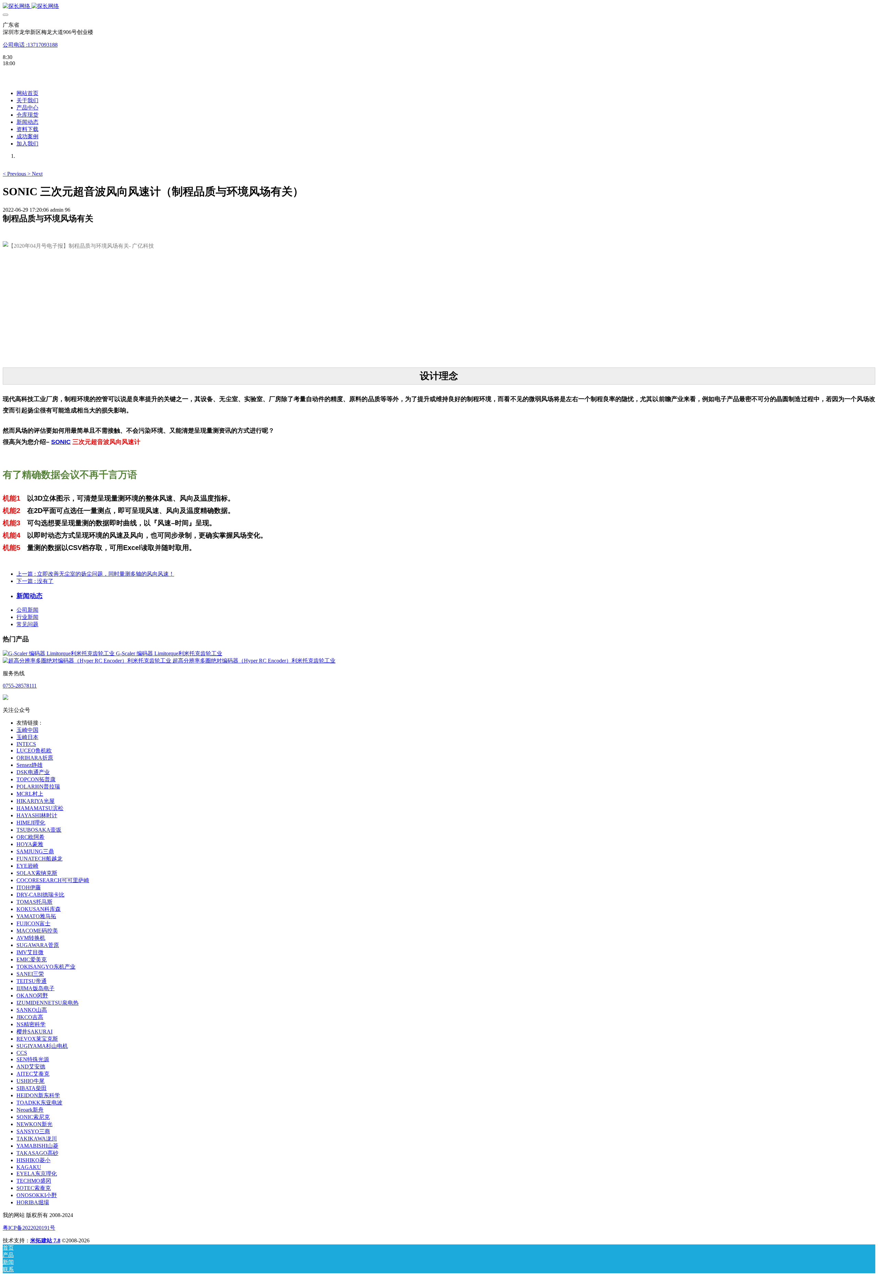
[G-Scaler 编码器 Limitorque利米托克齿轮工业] (59, 653)
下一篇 (35, 581)
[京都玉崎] (439, 6)
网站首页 (27, 93)
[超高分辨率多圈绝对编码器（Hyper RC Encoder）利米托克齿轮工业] (88, 661)
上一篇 (95, 574)
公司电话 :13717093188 (30, 45)
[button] (15, 174)
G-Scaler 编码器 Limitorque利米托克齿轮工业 (169, 653)
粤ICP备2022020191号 (29, 1228)
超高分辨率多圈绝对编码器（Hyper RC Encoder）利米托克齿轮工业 (254, 661)
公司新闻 (27, 610)
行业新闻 (27, 617)
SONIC (61, 441)
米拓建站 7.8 (45, 1240)
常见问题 (27, 624)
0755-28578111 (20, 686)
